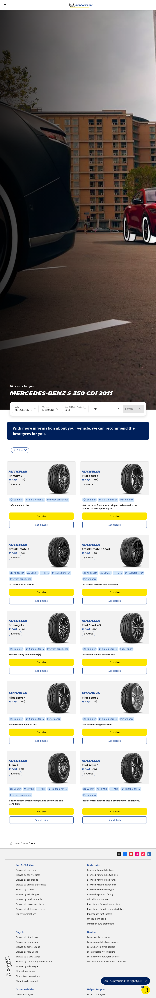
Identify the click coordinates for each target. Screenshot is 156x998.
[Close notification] (146, 981)
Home (17, 843)
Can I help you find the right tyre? (122, 981)
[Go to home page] (81, 5)
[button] (35, 409)
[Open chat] (145, 990)
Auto (25, 843)
